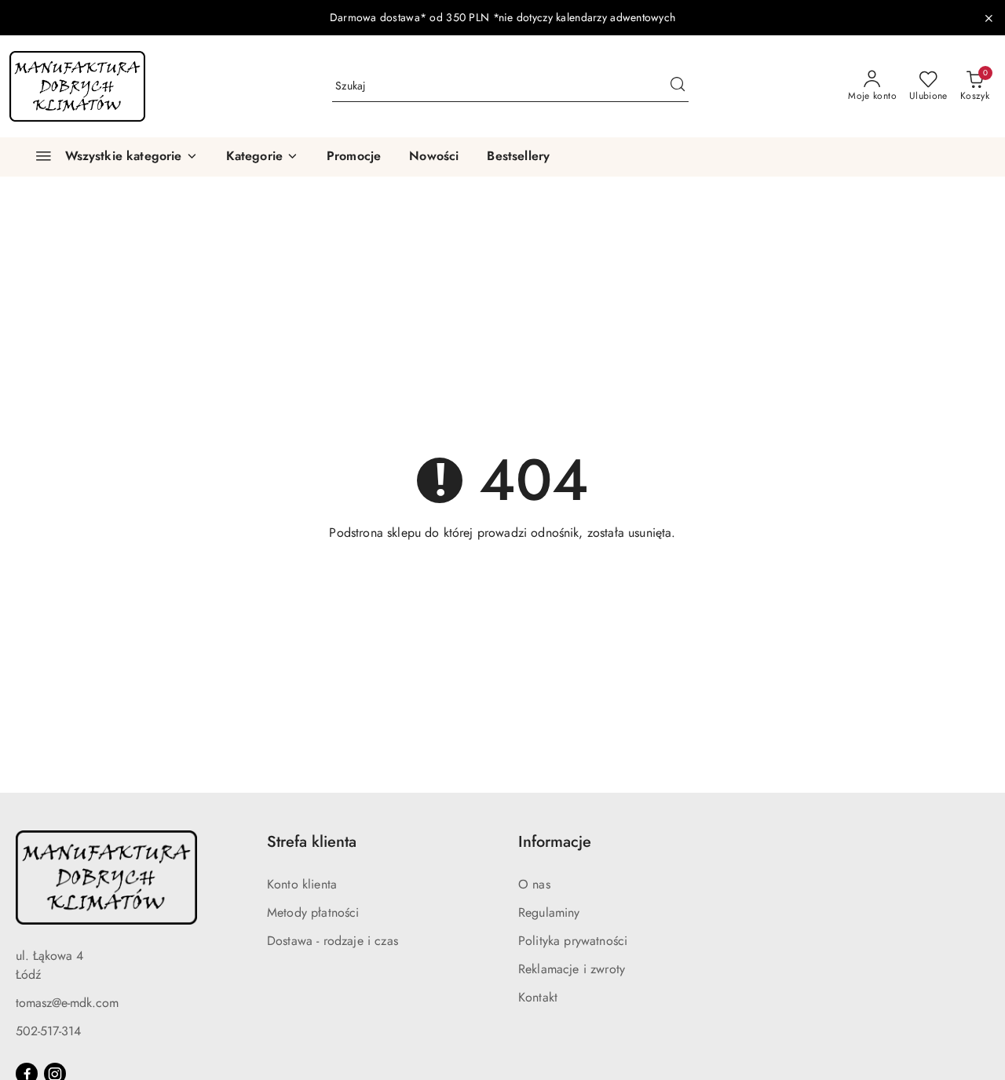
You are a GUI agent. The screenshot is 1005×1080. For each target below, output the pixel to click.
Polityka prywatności (572, 941)
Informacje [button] (554, 841)
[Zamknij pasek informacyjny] (988, 18)
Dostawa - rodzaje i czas (332, 941)
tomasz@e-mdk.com (67, 1003)
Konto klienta (302, 884)
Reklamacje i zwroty (571, 969)
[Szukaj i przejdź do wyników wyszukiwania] (678, 86)
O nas (534, 884)
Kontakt (537, 997)
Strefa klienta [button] (311, 841)
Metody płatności (313, 912)
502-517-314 (48, 1031)
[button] (262, 157)
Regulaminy (549, 912)
